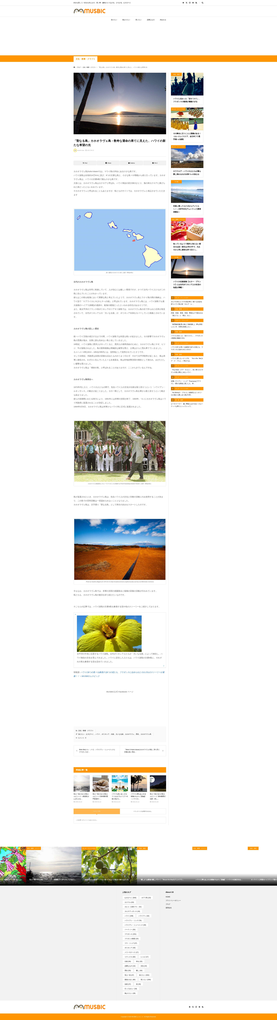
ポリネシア (105, 734)
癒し (139, 970)
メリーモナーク (131, 952)
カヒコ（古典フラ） (133, 907)
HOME (168, 897)
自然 (128, 984)
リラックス (130, 957)
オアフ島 (146, 898)
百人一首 (129, 975)
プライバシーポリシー (173, 900)
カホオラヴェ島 (146, 734)
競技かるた (130, 979)
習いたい (138, 20)
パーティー (130, 929)
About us (163, 20)
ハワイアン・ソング (133, 920)
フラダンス (130, 934)
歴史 (137, 734)
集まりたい (126, 20)
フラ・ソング (131, 943)
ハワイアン (143, 916)
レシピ (144, 957)
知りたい (114, 20)
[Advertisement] (138, 39)
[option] (27, 866)
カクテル (129, 902)
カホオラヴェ (129, 734)
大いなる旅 (119, 734)
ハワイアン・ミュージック (135, 925)
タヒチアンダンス (132, 911)
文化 (144, 966)
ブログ (168, 904)
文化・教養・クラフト (85, 59)
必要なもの (151, 20)
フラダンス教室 (131, 938)
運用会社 (169, 908)
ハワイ (97, 734)
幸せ (139, 961)
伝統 (112, 734)
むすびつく (90, 734)
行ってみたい (131, 989)
